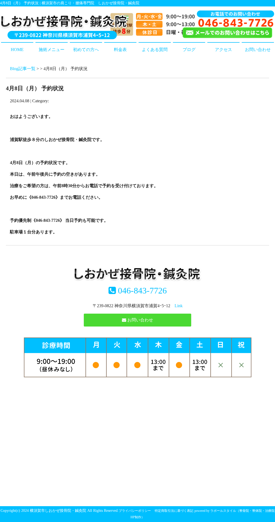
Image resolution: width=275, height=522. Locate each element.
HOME (17, 49)
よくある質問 (155, 49)
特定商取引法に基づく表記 (174, 511)
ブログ (189, 49)
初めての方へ (86, 49)
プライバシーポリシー (135, 511)
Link (179, 305)
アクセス (223, 49)
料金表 (120, 49)
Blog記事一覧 (22, 68)
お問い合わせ (258, 49)
